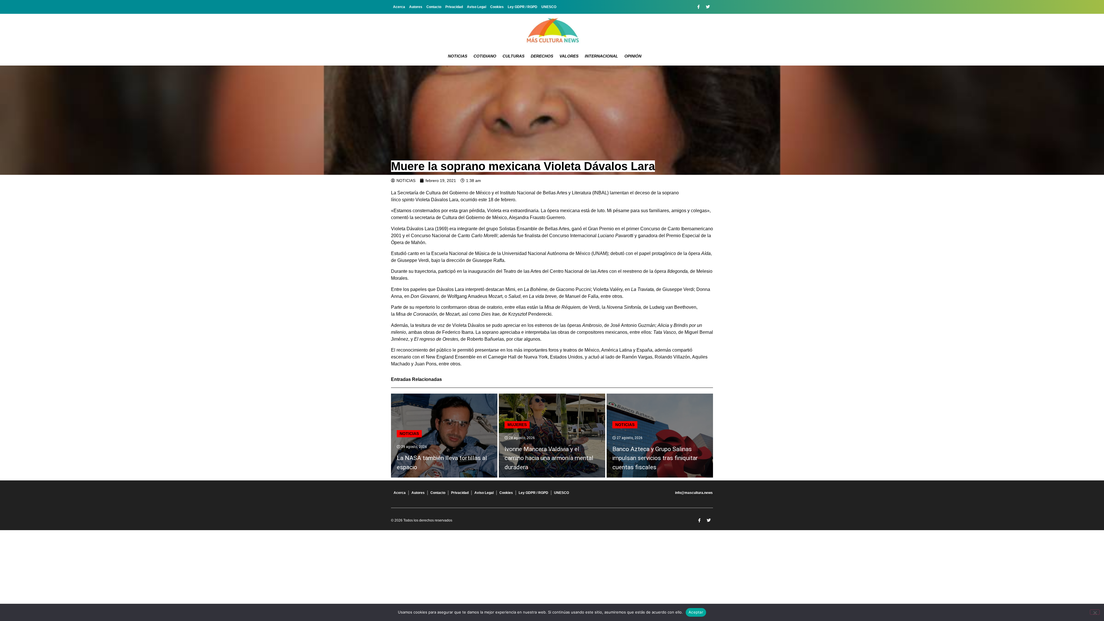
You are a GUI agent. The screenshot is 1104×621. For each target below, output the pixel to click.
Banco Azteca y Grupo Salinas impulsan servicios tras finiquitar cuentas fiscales (655, 458)
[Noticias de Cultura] (552, 30)
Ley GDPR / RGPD (522, 7)
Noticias (457, 56)
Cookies (497, 7)
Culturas (513, 56)
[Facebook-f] (698, 7)
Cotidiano (485, 56)
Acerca (399, 7)
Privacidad (454, 7)
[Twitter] (708, 7)
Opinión (632, 56)
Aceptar (696, 612)
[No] (1095, 612)
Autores (415, 7)
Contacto (433, 7)
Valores (568, 56)
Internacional (601, 56)
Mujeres (517, 424)
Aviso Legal (476, 7)
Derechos (542, 56)
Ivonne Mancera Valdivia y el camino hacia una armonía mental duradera (549, 458)
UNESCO (548, 7)
